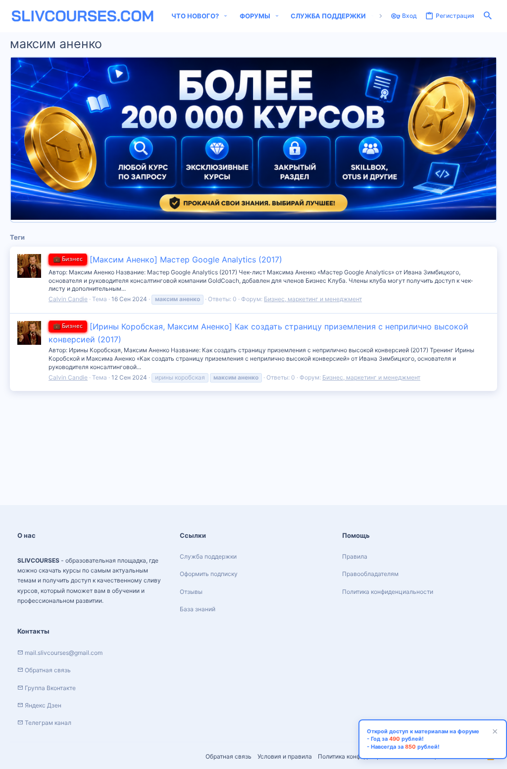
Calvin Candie (68, 299)
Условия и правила (284, 756)
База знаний (197, 609)
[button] (226, 16)
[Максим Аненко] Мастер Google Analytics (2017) (167, 259)
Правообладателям (370, 573)
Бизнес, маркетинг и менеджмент (313, 299)
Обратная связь (228, 756)
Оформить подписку (209, 573)
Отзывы (191, 591)
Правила (354, 556)
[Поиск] (487, 16)
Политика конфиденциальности (387, 591)
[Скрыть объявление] (494, 732)
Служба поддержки (208, 556)
